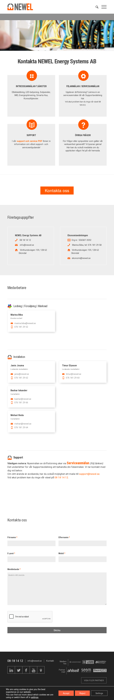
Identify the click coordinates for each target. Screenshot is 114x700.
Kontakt (50, 661)
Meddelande (14, 569)
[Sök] (95, 7)
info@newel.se (35, 661)
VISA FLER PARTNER (94, 680)
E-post (11, 553)
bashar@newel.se (22, 399)
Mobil (61, 553)
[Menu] (102, 7)
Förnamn (12, 537)
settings (34, 697)
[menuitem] (95, 7)
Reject (82, 693)
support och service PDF (29, 141)
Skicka (57, 630)
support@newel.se (89, 473)
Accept (66, 693)
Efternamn (64, 537)
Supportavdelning (93, 95)
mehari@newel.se (22, 424)
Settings (99, 693)
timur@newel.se (73, 374)
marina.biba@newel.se (25, 323)
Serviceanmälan (78, 463)
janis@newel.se (21, 374)
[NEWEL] (22, 7)
